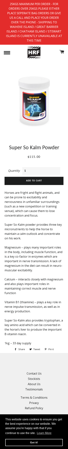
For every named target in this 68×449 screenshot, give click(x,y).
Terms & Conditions (34, 398)
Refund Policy (34, 408)
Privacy (34, 403)
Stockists (34, 379)
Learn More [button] (44, 433)
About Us (34, 384)
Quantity (14, 171)
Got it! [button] (34, 442)
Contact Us (34, 373)
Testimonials (34, 389)
